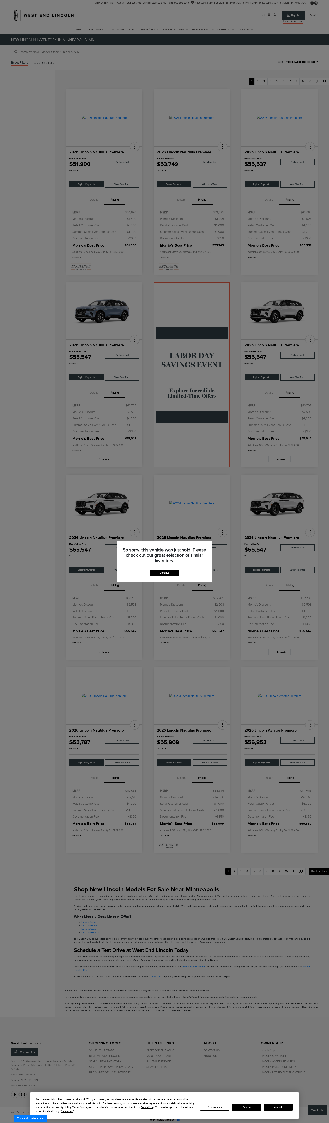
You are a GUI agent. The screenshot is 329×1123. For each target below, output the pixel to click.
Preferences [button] (67, 1111)
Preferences (215, 1107)
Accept (278, 1107)
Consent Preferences (31, 1118)
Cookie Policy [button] (147, 1107)
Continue (164, 572)
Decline (247, 1107)
